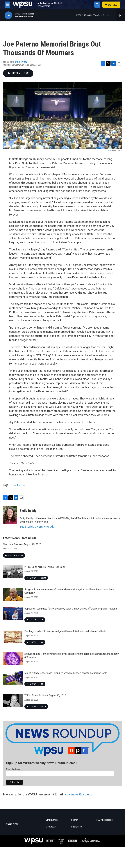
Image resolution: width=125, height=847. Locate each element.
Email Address (14, 769)
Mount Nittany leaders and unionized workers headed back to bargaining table (65, 673)
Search (74, 820)
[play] (8, 15)
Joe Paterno (19, 485)
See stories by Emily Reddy (37, 526)
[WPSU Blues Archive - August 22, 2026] (13, 700)
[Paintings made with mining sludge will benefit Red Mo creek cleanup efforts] (13, 636)
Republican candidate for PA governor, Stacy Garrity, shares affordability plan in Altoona (70, 608)
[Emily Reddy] (10, 515)
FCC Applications (104, 820)
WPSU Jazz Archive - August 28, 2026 (44, 566)
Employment (52, 820)
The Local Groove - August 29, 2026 (22, 544)
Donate (112, 4)
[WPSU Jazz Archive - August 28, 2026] (13, 571)
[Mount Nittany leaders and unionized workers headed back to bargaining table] (13, 678)
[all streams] (120, 15)
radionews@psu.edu (78, 794)
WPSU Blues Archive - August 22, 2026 (45, 695)
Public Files (76, 827)
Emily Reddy (21, 61)
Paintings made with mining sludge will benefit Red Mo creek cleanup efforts (65, 631)
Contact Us (51, 827)
